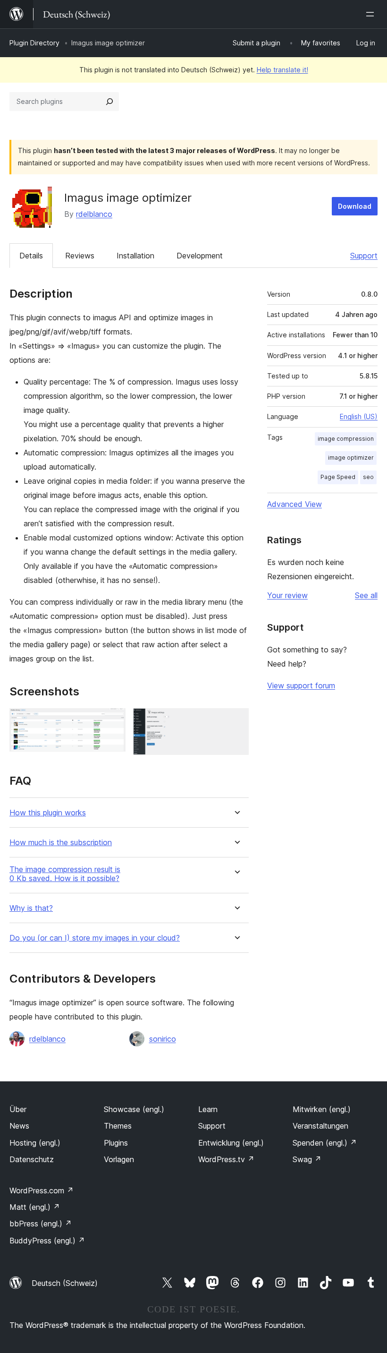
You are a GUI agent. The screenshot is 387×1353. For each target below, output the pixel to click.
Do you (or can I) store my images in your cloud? (94, 937)
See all (366, 595)
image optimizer (351, 457)
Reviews (79, 255)
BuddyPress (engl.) (47, 1240)
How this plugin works (47, 812)
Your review (287, 595)
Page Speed (337, 476)
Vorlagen (119, 1159)
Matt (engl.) (34, 1207)
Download (354, 206)
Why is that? (31, 908)
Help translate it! (282, 70)
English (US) (359, 416)
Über (17, 1109)
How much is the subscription (60, 842)
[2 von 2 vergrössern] (236, 721)
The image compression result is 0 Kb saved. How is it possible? (64, 874)
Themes (118, 1125)
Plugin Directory (34, 43)
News (19, 1125)
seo (368, 476)
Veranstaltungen (320, 1125)
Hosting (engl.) (34, 1142)
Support (364, 255)
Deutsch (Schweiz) (65, 1283)
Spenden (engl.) (325, 1142)
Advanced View (294, 504)
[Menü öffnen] (372, 14)
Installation (135, 255)
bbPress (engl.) (40, 1223)
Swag (307, 1159)
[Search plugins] (109, 101)
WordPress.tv (226, 1159)
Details (31, 255)
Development (200, 255)
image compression (346, 438)
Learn (208, 1109)
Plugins (116, 1142)
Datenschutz (31, 1159)
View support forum (301, 685)
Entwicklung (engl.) (231, 1142)
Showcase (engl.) (134, 1109)
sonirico (162, 1039)
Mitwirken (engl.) (322, 1109)
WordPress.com (41, 1190)
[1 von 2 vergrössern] (113, 721)
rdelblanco (94, 214)
